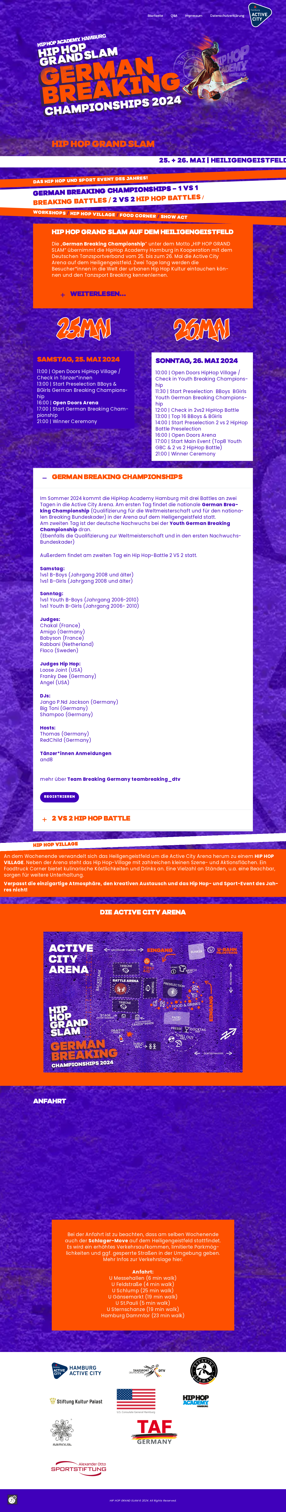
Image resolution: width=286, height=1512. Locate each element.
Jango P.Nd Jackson (64, 702)
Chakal (49, 625)
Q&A (174, 16)
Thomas (50, 734)
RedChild (51, 740)
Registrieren (59, 797)
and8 (46, 759)
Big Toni (49, 708)
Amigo (48, 632)
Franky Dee (53, 676)
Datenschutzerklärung (227, 16)
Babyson (50, 638)
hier (177, 1259)
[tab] (143, 295)
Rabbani (50, 644)
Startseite (155, 16)
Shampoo (52, 714)
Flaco (46, 650)
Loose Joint (53, 670)
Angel (47, 682)
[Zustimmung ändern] (12, 1499)
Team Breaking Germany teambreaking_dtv (124, 779)
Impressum (193, 16)
